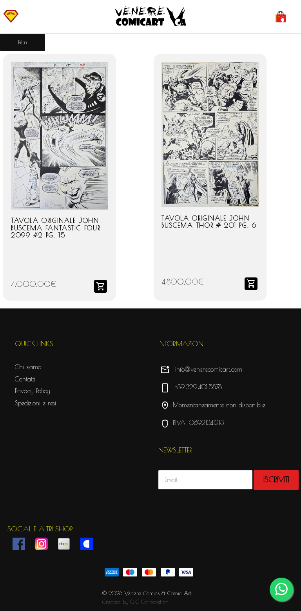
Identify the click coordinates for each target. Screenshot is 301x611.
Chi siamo (28, 366)
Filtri (22, 42)
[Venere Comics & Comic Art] (150, 16)
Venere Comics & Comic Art (157, 593)
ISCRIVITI (276, 479)
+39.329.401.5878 (191, 386)
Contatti (25, 379)
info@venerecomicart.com (201, 369)
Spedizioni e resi (35, 403)
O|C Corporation (149, 602)
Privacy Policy (32, 390)
